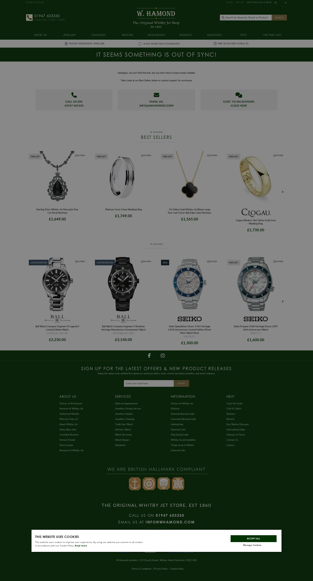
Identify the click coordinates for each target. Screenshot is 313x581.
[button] (253, 545)
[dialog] (156, 541)
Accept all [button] (253, 538)
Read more (81, 545)
